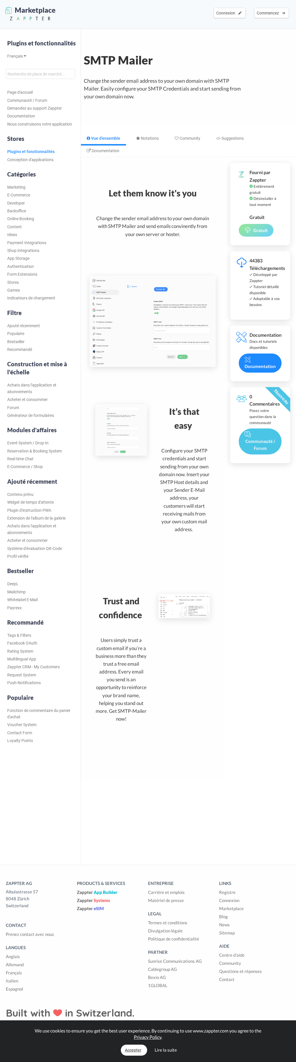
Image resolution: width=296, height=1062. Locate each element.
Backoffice (16, 211)
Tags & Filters (19, 635)
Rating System (20, 651)
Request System (21, 675)
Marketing (16, 187)
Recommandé (19, 349)
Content (14, 226)
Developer (16, 203)
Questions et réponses (240, 971)
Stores (13, 282)
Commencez (269, 13)
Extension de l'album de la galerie (36, 518)
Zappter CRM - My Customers (33, 667)
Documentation (21, 116)
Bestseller (16, 341)
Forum (13, 407)
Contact (226, 979)
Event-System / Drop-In (28, 443)
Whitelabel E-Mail (22, 599)
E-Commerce (18, 195)
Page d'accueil (20, 92)
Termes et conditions (167, 922)
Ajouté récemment (23, 325)
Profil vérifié (17, 556)
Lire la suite (166, 1049)
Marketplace (231, 908)
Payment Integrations (26, 242)
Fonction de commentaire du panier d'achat (39, 713)
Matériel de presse (166, 900)
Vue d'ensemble (105, 138)
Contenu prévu (20, 494)
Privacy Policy (147, 1037)
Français (15, 56)
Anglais (13, 956)
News (224, 924)
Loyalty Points (20, 740)
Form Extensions (22, 274)
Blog (223, 916)
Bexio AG (157, 977)
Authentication (20, 266)
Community (189, 138)
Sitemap (227, 932)
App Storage (18, 258)
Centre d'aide (232, 955)
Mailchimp (16, 592)
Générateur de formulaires (30, 415)
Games (13, 290)
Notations (149, 138)
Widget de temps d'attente (30, 502)
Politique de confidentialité (173, 938)
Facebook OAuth (22, 643)
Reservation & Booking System (34, 451)
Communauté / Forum (27, 100)
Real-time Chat (20, 459)
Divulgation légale (165, 930)
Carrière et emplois (166, 892)
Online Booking (20, 218)
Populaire (15, 333)
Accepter (133, 1050)
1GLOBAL (157, 985)
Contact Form (19, 732)
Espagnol (14, 988)
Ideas (12, 234)
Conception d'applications (30, 159)
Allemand (15, 964)
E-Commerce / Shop (25, 466)
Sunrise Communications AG (175, 961)
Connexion (226, 13)
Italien (12, 980)
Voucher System (21, 724)
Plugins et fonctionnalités (41, 43)
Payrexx (14, 607)
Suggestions (232, 138)
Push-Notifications (24, 682)
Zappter (97, 892)
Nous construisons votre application (39, 124)
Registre (227, 892)
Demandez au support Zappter (34, 108)
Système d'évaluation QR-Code (34, 548)
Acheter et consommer (27, 399)
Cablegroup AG (162, 969)
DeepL (12, 583)
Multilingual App (21, 659)
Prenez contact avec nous (30, 934)
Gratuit (260, 230)
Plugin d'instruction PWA (29, 510)
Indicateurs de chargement (31, 298)
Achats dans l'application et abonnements (31, 388)
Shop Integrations (23, 250)
